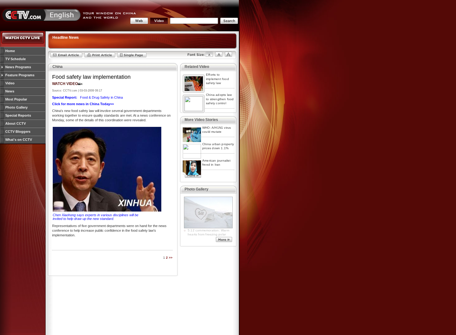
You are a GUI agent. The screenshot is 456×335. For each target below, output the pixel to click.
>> (170, 257)
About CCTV (15, 123)
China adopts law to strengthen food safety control (220, 99)
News (9, 91)
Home (10, 51)
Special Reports (18, 115)
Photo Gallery (16, 107)
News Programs (18, 67)
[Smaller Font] (197, 56)
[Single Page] (132, 56)
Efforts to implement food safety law (217, 79)
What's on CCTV (18, 139)
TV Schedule (15, 59)
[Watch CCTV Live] (23, 43)
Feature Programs (19, 75)
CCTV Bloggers (17, 131)
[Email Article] (66, 56)
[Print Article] (99, 56)
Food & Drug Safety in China (87, 97)
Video (10, 83)
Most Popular (16, 99)
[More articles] (193, 176)
